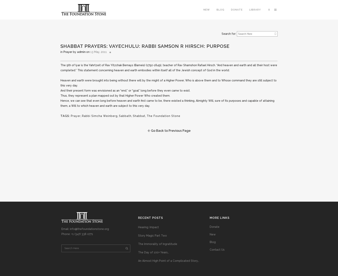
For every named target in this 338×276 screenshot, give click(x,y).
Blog (213, 242)
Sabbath (125, 116)
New (213, 234)
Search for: (229, 33)
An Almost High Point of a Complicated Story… (168, 260)
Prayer (67, 51)
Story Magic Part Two (152, 235)
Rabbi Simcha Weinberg (100, 116)
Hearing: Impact (148, 227)
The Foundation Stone (163, 116)
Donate (214, 226)
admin (81, 51)
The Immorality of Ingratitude (157, 244)
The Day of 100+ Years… (153, 252)
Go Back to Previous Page (170, 131)
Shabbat (139, 116)
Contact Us (217, 249)
